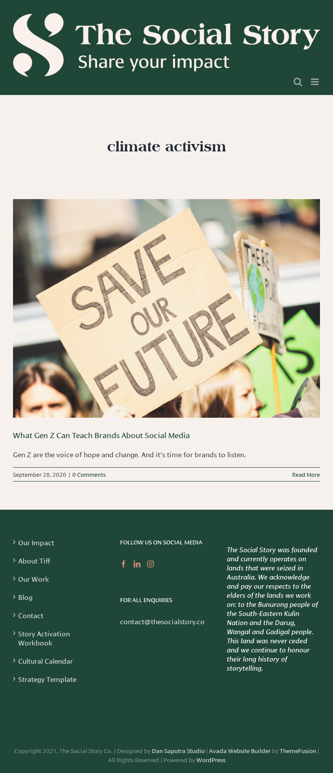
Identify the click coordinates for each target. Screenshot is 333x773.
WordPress (210, 759)
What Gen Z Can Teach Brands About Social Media (101, 434)
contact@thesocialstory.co (162, 621)
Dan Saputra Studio (178, 750)
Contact (30, 614)
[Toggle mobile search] (298, 81)
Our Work (33, 578)
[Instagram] (150, 563)
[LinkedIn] (137, 563)
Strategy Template (47, 678)
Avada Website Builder (240, 750)
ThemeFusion (298, 750)
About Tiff (34, 560)
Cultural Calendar (45, 660)
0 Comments (89, 474)
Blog (25, 596)
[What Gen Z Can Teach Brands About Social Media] (166, 308)
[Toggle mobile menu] (315, 81)
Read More (306, 474)
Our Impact (36, 542)
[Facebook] (123, 563)
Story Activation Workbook (44, 638)
